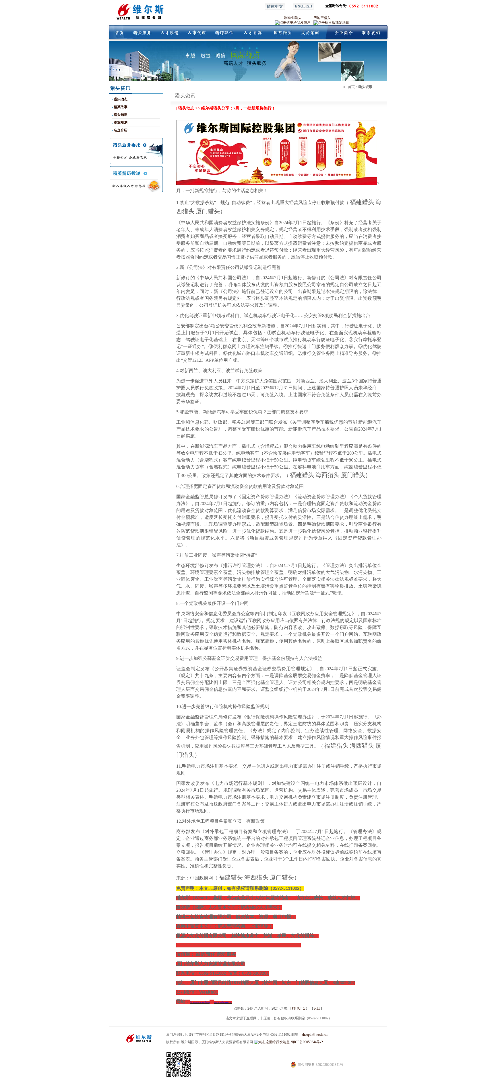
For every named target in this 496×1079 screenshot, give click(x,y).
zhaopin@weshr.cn (315, 1035)
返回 (316, 1008)
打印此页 (299, 1008)
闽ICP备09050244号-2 (306, 1042)
